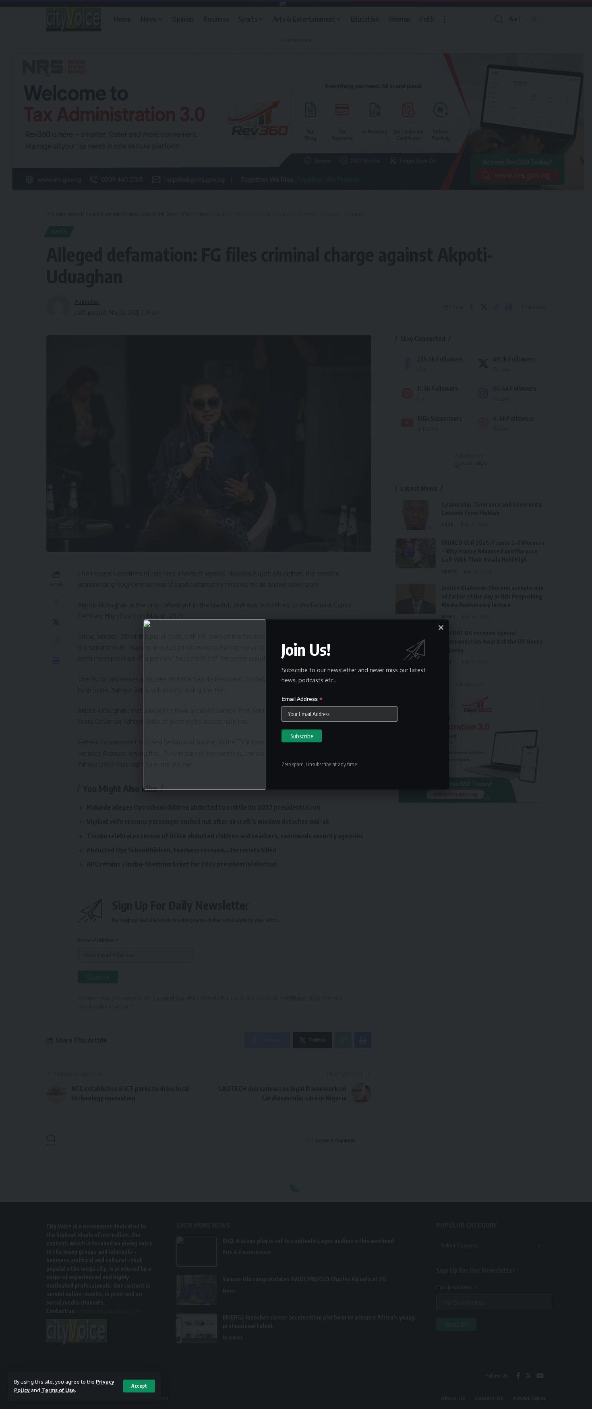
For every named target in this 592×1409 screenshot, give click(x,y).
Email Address (302, 699)
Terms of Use (58, 1390)
